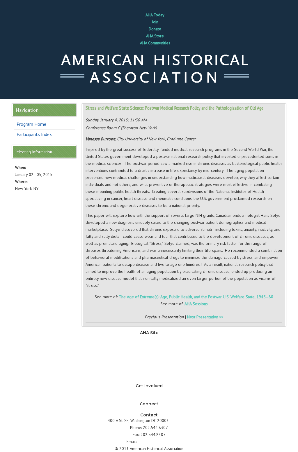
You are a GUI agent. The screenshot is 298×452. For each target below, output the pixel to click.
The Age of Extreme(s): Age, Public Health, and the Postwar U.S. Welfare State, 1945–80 (196, 296)
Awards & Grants (149, 373)
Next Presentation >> (205, 317)
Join (155, 22)
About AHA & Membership (149, 380)
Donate (155, 29)
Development (149, 359)
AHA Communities (155, 43)
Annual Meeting (149, 366)
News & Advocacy (149, 338)
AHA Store (155, 36)
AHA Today (155, 15)
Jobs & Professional (149, 352)
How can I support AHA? (149, 398)
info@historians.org (155, 441)
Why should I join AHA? (149, 391)
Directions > (180, 420)
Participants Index (34, 134)
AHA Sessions (196, 303)
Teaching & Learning (149, 345)
